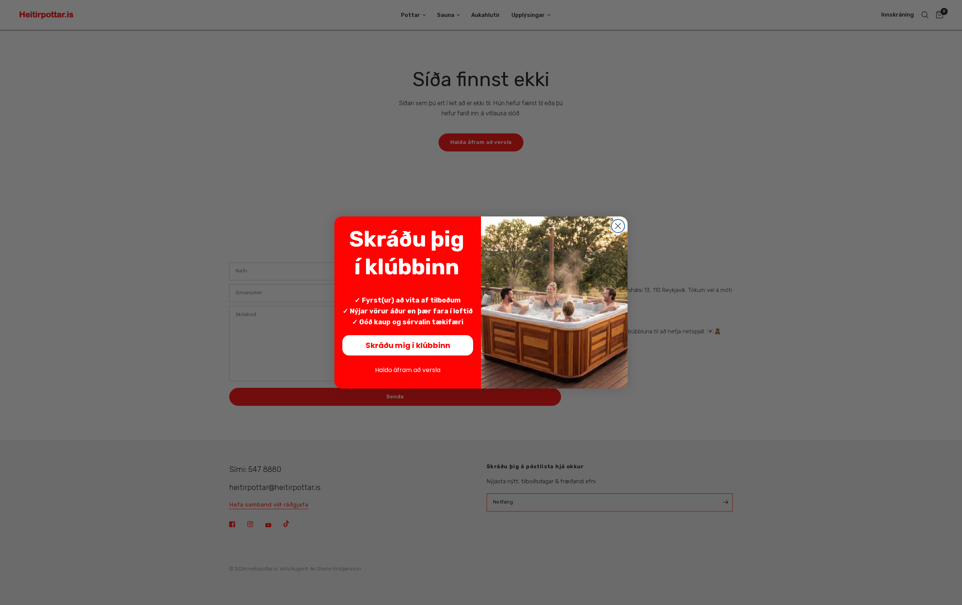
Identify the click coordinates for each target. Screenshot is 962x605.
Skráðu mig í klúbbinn (408, 345)
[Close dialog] (618, 226)
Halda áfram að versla (407, 370)
